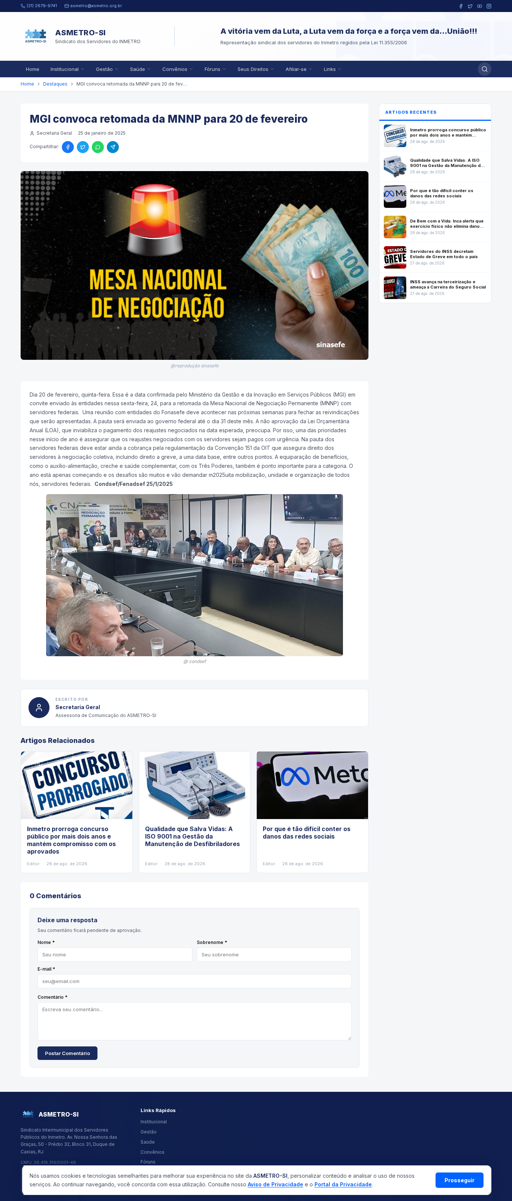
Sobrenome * (212, 942)
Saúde (137, 69)
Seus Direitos (253, 69)
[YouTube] (479, 6)
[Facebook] (460, 6)
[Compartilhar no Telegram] (113, 147)
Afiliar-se (296, 69)
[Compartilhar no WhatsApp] (98, 147)
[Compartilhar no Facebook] (68, 147)
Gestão (104, 69)
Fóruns (212, 69)
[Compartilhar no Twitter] (83, 147)
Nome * (46, 942)
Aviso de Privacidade (275, 1184)
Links (330, 69)
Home (32, 69)
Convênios (174, 69)
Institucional (65, 69)
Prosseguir (460, 1180)
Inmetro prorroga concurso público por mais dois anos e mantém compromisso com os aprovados (71, 840)
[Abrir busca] (484, 69)
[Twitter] (470, 6)
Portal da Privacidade (343, 1184)
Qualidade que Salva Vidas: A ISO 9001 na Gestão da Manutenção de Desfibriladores (192, 836)
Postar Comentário (67, 1053)
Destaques (55, 84)
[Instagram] (489, 6)
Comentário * (52, 997)
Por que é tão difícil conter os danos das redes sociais (306, 832)
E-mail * (46, 969)
